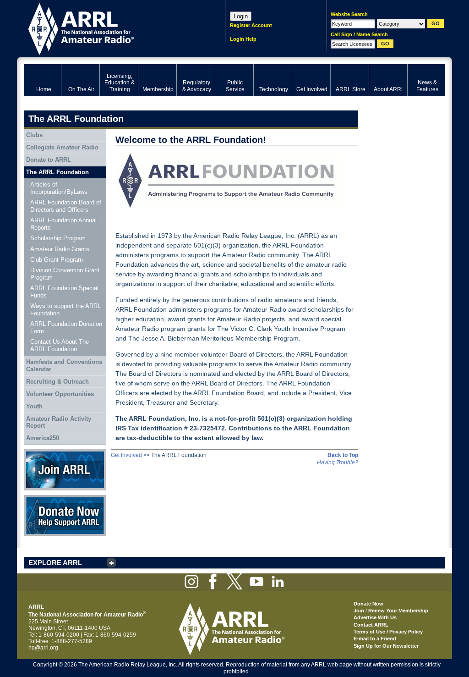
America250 (42, 438)
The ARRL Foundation (57, 172)
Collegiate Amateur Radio (62, 147)
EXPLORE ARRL (55, 563)
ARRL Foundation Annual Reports (63, 224)
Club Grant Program (56, 259)
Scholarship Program (58, 238)
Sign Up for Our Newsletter (386, 646)
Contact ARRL (371, 624)
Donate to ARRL (48, 159)
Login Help (243, 39)
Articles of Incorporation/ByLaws (58, 188)
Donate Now (39, 498)
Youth (34, 406)
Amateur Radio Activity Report (58, 422)
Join (359, 610)
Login (241, 16)
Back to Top (342, 455)
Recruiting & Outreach (57, 381)
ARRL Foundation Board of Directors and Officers (65, 206)
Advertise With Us (375, 617)
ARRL (112, 28)
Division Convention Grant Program (64, 274)
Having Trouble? (337, 462)
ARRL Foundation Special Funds (64, 292)
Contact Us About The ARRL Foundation (59, 345)
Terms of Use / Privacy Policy (388, 631)
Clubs (34, 135)
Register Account (251, 25)
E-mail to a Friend (375, 638)
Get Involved (126, 455)
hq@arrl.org (43, 647)
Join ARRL (37, 452)
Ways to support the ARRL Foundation (65, 310)
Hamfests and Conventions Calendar (64, 365)
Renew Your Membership (398, 610)
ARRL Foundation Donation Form (66, 327)
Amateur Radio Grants (59, 249)
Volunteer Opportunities (60, 394)
